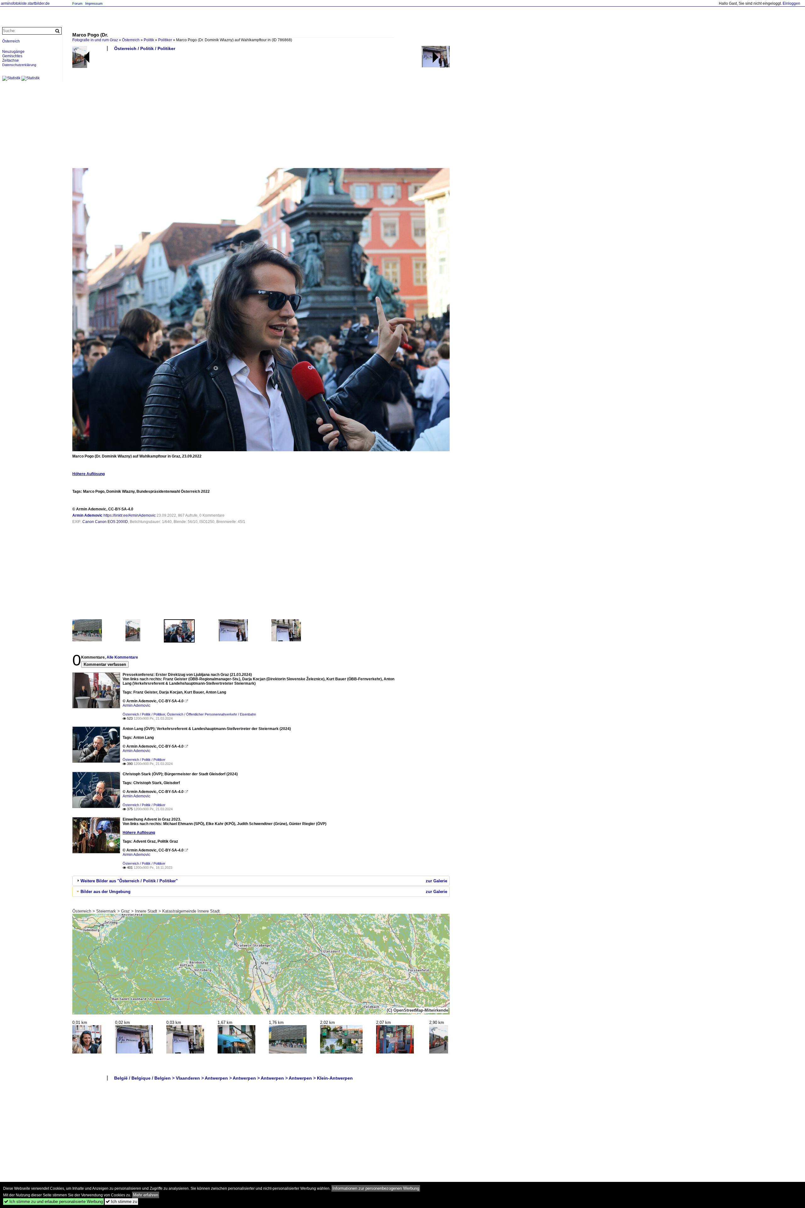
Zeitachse (10, 60)
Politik (149, 40)
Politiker (165, 40)
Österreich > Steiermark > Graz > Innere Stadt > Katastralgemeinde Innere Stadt (146, 911)
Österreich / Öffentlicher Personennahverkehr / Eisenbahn (211, 714)
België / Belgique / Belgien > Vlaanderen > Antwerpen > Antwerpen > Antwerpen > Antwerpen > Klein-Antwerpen (233, 1078)
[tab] (261, 881)
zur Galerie (436, 881)
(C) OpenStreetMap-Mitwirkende (417, 1010)
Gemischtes (12, 56)
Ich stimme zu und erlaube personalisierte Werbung (53, 1201)
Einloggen (791, 3)
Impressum (94, 3)
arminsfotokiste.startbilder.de (25, 3)
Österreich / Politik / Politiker (144, 48)
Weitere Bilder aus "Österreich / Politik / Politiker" (129, 881)
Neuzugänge (13, 51)
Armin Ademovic (87, 515)
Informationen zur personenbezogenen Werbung (375, 1188)
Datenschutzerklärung (19, 65)
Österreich (131, 40)
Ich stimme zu (121, 1201)
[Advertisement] (261, 112)
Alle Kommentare (122, 657)
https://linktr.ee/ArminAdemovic (129, 515)
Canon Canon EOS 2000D (105, 522)
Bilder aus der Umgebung (105, 891)
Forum (77, 3)
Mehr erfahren (145, 1195)
